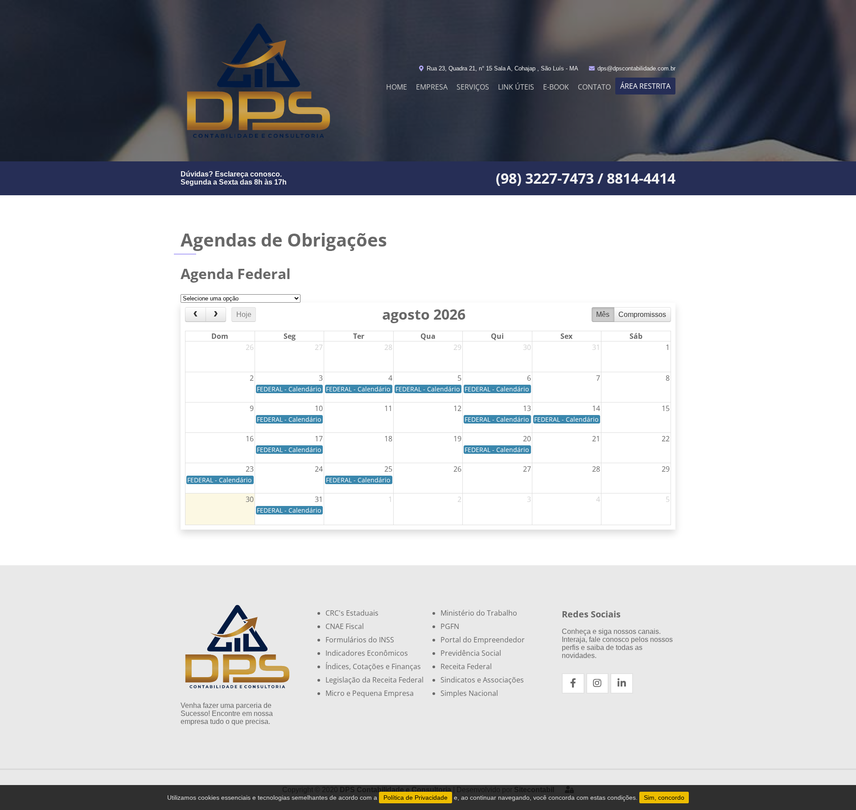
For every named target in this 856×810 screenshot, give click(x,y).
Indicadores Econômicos (366, 653)
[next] (216, 314)
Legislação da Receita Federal (374, 680)
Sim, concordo (664, 797)
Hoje (243, 314)
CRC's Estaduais (352, 613)
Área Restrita (645, 86)
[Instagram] (597, 683)
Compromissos (642, 314)
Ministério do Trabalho (478, 613)
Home (396, 87)
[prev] (195, 314)
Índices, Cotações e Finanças (373, 666)
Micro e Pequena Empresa (369, 693)
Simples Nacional (469, 693)
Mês (602, 314)
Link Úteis (516, 87)
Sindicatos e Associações (482, 680)
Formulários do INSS (359, 640)
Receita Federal (466, 666)
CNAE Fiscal (344, 626)
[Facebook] (573, 683)
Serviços (473, 87)
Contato (594, 87)
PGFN (449, 626)
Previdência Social (470, 653)
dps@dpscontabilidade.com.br (635, 68)
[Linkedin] (621, 683)
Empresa (432, 87)
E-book (556, 87)
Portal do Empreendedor (482, 640)
